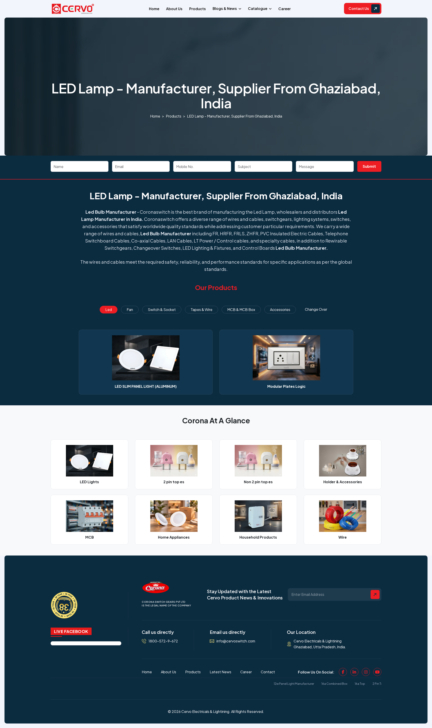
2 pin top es (173, 481)
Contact (268, 671)
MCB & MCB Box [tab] (241, 309)
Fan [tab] (130, 309)
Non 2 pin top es (258, 481)
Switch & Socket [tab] (162, 309)
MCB (89, 537)
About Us (174, 8)
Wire (342, 537)
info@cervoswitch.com (235, 641)
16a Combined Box (318, 683)
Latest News (220, 671)
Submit (369, 166)
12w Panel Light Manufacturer (278, 683)
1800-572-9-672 (163, 641)
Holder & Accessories (342, 481)
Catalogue (257, 8)
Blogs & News (225, 8)
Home (154, 8)
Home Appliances (174, 537)
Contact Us (359, 8)
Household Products (258, 537)
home (155, 116)
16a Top (344, 683)
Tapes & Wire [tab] (201, 309)
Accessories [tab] (280, 309)
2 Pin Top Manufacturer (373, 683)
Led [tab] (108, 309)
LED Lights (89, 481)
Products (197, 8)
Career (284, 8)
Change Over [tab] (316, 309)
